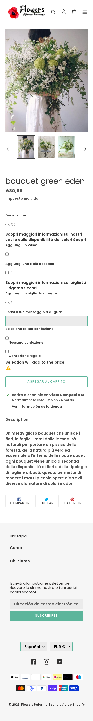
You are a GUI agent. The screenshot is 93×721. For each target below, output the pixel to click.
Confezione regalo (25, 355)
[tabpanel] (46, 457)
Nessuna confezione (26, 342)
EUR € (59, 647)
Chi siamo (20, 560)
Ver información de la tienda (37, 406)
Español (32, 647)
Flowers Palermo (34, 704)
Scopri (79, 239)
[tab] (16, 421)
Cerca (16, 547)
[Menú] (84, 11)
